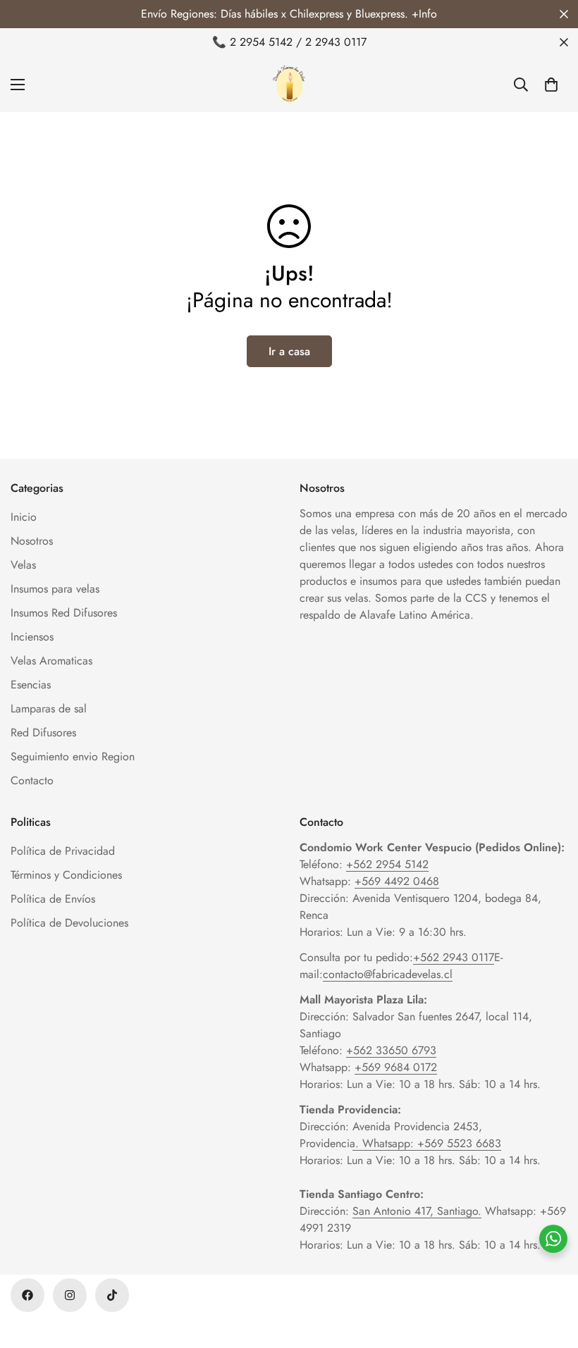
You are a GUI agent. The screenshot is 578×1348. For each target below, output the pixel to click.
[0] (551, 84)
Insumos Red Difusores (64, 613)
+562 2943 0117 (453, 957)
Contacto (32, 780)
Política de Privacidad (63, 851)
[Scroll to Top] (550, 1271)
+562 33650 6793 (391, 1050)
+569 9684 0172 (396, 1067)
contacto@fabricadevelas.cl (388, 974)
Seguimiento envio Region (73, 756)
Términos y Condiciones (66, 875)
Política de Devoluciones (69, 923)
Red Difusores (43, 732)
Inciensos (32, 637)
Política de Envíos (53, 899)
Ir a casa (289, 351)
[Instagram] (70, 1295)
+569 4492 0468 (397, 881)
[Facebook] (27, 1295)
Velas (23, 565)
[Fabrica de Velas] (289, 84)
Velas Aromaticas (51, 661)
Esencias (31, 684)
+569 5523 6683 (459, 1143)
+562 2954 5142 (387, 864)
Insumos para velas (55, 589)
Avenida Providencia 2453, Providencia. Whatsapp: (391, 1134)
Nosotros (32, 541)
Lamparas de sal (49, 708)
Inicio (24, 517)
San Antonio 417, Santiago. (416, 1211)
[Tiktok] (112, 1295)
